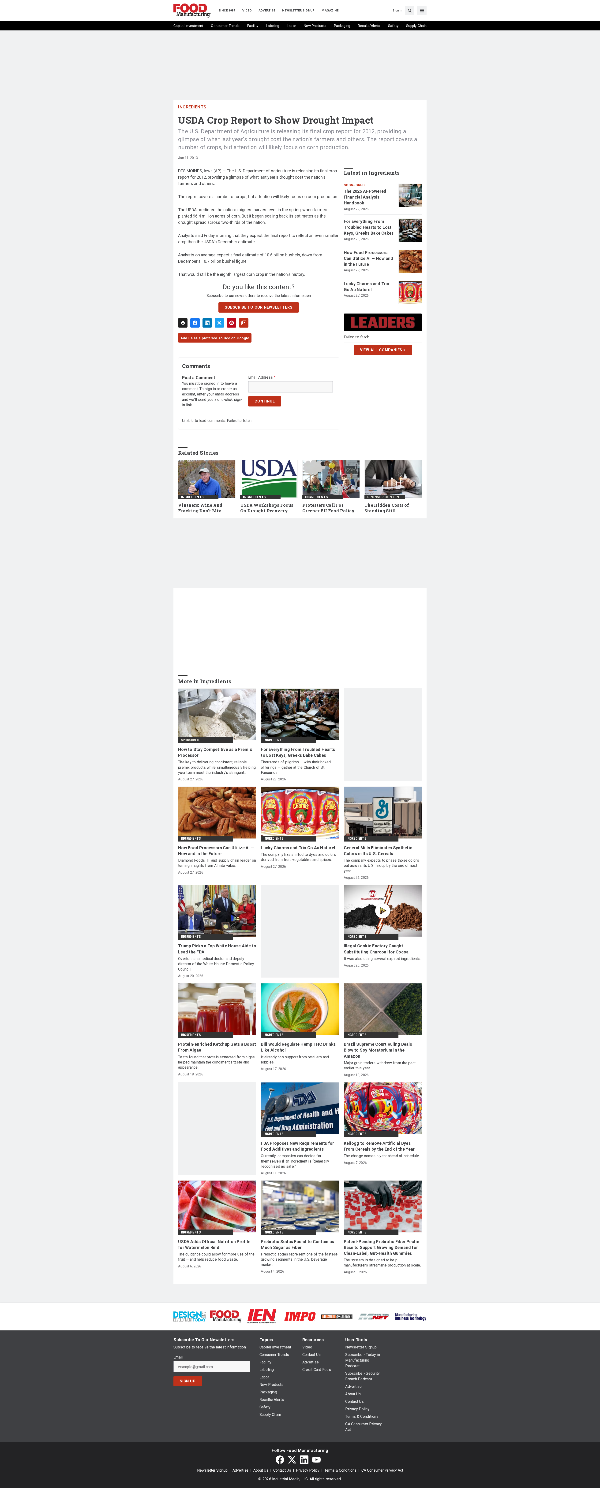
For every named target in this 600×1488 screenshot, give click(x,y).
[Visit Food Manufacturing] (226, 1316)
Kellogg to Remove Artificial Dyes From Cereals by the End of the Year (379, 1146)
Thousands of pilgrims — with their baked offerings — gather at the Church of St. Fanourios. (296, 767)
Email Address (262, 377)
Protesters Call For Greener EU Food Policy (328, 507)
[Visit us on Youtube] (316, 1459)
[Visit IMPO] (300, 1316)
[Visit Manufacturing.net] (374, 1316)
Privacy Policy (307, 1470)
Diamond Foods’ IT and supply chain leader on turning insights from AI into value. (217, 863)
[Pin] (231, 323)
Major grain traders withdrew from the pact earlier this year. (380, 1065)
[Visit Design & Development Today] (189, 1316)
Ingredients (192, 106)
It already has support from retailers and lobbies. (295, 1059)
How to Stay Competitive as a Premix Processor (215, 752)
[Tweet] (219, 323)
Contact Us (282, 1470)
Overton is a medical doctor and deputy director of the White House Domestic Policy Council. (216, 963)
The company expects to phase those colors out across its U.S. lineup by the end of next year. (381, 865)
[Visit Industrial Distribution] (337, 1316)
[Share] (195, 323)
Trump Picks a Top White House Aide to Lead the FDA (217, 948)
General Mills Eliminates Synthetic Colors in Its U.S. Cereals (378, 850)
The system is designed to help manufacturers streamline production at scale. (382, 1262)
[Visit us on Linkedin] (304, 1459)
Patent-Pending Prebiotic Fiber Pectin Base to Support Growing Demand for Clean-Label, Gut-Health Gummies (381, 1247)
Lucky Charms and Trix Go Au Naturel (366, 286)
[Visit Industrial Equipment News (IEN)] (261, 1316)
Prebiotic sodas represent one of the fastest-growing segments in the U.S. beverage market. (299, 1259)
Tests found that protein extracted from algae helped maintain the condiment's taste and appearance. (216, 1062)
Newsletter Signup (212, 1470)
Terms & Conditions (340, 1470)
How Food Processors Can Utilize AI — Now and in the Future (368, 258)
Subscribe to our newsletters (258, 307)
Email (178, 1357)
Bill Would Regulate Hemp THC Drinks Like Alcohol (298, 1047)
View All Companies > (383, 350)
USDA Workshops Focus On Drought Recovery (266, 507)
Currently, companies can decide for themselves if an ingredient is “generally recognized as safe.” (295, 1161)
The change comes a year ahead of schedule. (382, 1156)
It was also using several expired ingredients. (382, 958)
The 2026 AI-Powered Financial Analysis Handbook (365, 197)
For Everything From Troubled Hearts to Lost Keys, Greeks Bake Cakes (369, 227)
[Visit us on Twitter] (292, 1459)
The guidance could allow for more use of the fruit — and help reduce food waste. (216, 1257)
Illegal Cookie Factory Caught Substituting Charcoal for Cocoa (376, 948)
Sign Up (188, 1381)
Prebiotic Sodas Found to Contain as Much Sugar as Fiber (297, 1244)
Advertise (240, 1470)
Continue (265, 401)
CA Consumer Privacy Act (382, 1470)
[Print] (183, 323)
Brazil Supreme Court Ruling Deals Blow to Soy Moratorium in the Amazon (378, 1050)
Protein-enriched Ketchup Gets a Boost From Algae (217, 1047)
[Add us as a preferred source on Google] (243, 323)
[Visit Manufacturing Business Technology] (410, 1316)
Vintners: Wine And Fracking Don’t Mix (200, 507)
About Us (260, 1470)
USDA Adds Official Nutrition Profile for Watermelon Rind (214, 1244)
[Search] (409, 10)
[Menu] (422, 10)
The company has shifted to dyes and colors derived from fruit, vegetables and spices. (298, 857)
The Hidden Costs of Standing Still (386, 507)
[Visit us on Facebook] (280, 1459)
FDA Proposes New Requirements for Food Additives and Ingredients (297, 1146)
